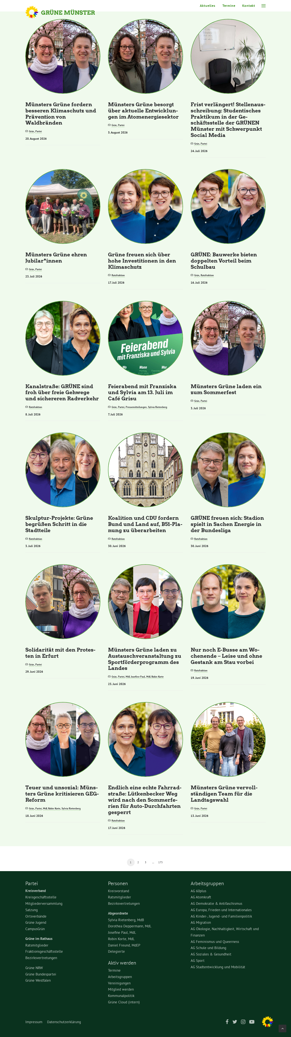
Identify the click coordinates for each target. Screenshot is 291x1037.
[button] (263, 5)
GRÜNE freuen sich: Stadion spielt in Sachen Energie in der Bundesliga (227, 523)
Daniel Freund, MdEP (124, 945)
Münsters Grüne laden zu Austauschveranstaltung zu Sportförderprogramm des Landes (144, 658)
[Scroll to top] (282, 1027)
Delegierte (116, 951)
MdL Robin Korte (155, 676)
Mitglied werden (121, 989)
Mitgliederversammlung (43, 903)
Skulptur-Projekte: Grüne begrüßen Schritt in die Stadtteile (59, 523)
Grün (31, 131)
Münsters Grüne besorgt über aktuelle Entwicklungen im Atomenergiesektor (143, 110)
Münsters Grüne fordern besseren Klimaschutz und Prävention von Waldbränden (60, 113)
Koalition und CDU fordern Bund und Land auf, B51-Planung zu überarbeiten (145, 523)
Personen (118, 883)
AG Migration (201, 922)
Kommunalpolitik (121, 995)
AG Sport (198, 960)
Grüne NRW (34, 967)
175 (160, 862)
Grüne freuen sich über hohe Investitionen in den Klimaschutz (142, 260)
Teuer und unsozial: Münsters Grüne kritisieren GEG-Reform (62, 793)
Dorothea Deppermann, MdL (129, 926)
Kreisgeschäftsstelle (40, 897)
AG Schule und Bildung (208, 947)
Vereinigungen (119, 983)
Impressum (33, 1022)
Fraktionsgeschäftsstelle (44, 951)
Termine (228, 5)
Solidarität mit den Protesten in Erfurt (60, 652)
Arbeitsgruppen (120, 976)
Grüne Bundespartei (40, 974)
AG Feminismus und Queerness (215, 941)
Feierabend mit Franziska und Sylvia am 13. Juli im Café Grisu (142, 392)
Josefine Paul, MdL (122, 932)
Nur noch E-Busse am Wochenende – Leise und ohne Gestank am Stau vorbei (226, 655)
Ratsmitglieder (36, 945)
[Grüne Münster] (66, 12)
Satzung (31, 910)
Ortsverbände (35, 916)
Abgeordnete (118, 913)
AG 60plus (198, 891)
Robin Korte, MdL (121, 938)
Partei (38, 131)
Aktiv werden (122, 962)
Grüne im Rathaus (38, 938)
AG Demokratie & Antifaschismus (216, 903)
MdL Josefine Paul (135, 676)
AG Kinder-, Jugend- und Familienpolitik (221, 916)
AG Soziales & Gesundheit (211, 954)
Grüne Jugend (35, 922)
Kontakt (248, 5)
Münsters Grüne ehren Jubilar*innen (56, 257)
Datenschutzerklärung (64, 1022)
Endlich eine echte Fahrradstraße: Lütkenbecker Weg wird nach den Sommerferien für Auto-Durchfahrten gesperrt (145, 799)
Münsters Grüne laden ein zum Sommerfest (226, 389)
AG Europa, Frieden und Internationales (221, 910)
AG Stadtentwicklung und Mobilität (218, 967)
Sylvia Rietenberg (157, 407)
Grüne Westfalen (38, 980)
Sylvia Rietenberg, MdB (126, 920)
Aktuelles (207, 5)
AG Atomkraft (201, 897)
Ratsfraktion (118, 275)
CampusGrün (35, 928)
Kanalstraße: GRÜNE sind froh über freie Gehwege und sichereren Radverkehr (62, 392)
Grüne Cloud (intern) (124, 1002)
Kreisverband (35, 890)
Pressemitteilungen (136, 407)
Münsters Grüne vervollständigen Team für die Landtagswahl (224, 793)
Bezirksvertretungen (41, 957)
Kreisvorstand (118, 891)
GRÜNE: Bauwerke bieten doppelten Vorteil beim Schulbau (224, 260)
